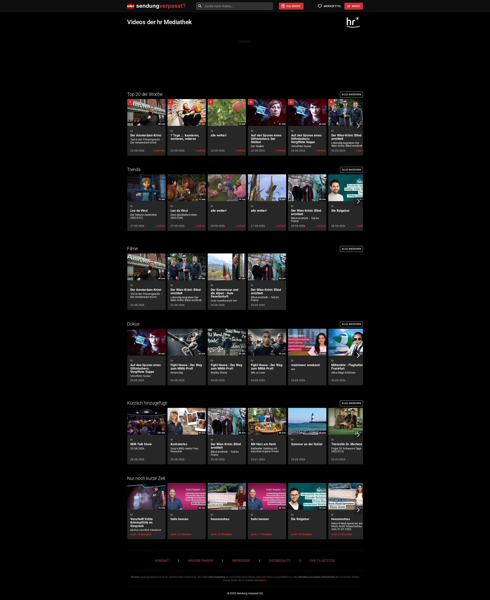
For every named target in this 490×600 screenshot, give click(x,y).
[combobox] (238, 6)
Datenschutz (280, 560)
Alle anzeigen (351, 94)
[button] (358, 125)
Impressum (241, 560)
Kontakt (162, 560)
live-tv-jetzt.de (322, 560)
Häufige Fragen (200, 560)
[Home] (157, 6)
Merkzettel (329, 6)
